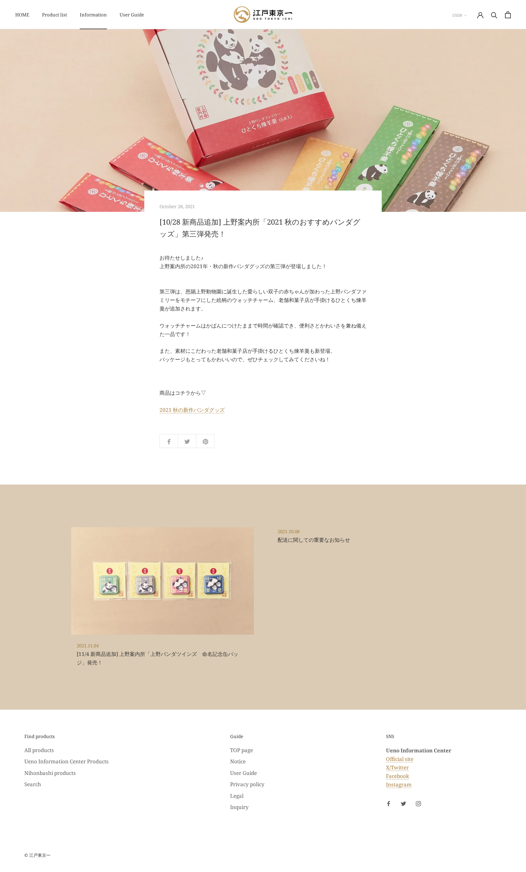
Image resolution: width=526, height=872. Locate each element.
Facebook (397, 775)
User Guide (132, 15)
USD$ (457, 15)
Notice (238, 761)
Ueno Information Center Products (66, 761)
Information (93, 15)
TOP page (241, 750)
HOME (22, 15)
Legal (237, 795)
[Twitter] (403, 803)
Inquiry (239, 807)
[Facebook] (388, 803)
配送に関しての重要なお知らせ (314, 539)
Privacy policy (247, 784)
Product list (54, 15)
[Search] (494, 15)
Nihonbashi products (50, 772)
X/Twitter (397, 767)
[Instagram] (418, 803)
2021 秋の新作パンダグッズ (192, 409)
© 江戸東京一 (37, 855)
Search (32, 784)
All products (39, 750)
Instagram (399, 784)
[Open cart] (508, 14)
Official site (399, 758)
